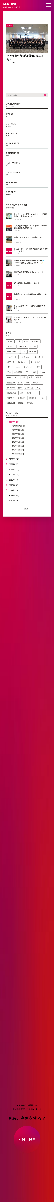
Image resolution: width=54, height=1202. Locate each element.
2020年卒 (35, 341)
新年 (20, 388)
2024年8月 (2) (18, 434)
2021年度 (22, 347)
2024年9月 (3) (18, 430)
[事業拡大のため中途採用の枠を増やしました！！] (9, 296)
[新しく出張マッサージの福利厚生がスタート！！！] (9, 308)
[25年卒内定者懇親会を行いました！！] (9, 274)
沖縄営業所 (12, 393)
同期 (23, 377)
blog (9, 26)
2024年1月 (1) (18, 454)
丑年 (9, 372)
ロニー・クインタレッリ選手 (28, 367)
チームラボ (35, 362)
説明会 (21, 403)
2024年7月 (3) (18, 438)
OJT (23, 352)
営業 (31, 377)
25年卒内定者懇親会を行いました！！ (29, 272)
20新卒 (10, 341)
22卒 (18, 341)
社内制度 (11, 398)
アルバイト (12, 357)
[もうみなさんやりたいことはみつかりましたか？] (9, 319)
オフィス (11, 362)
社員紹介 (21, 398)
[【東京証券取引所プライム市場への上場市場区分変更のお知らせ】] (9, 228)
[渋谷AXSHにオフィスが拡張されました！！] (9, 239)
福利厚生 (32, 398)
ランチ (10, 367)
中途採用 (18, 372)
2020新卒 (11, 347)
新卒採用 (11, 388)
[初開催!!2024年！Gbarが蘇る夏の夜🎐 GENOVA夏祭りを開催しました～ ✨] (9, 263)
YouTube (32, 352)
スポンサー (22, 362)
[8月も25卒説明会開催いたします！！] (9, 285)
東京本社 (29, 388)
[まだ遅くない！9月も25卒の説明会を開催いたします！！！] (9, 251)
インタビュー (25, 357)
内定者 (42, 372)
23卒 (26, 341)
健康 (34, 372)
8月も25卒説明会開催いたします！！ (28, 283)
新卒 (27, 383)
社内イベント (32, 393)
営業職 (39, 377)
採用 (20, 383)
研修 (22, 393)
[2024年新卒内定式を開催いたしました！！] (27, 38)
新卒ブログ (37, 383)
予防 (27, 372)
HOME (26, 509)
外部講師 (11, 383)
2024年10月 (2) (18, 426)
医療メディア (12, 377)
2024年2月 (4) (18, 450)
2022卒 (33, 347)
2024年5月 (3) (18, 442)
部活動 (30, 403)
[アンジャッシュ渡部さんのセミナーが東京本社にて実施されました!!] (9, 216)
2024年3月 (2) (18, 446)
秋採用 (42, 398)
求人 (38, 388)
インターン (39, 357)
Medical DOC (12, 352)
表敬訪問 (11, 403)
